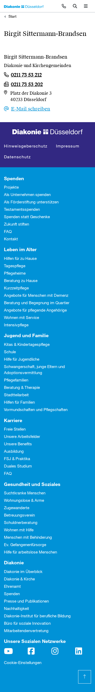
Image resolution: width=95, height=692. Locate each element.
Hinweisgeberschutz (26, 145)
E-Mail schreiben (30, 109)
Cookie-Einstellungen (22, 662)
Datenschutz (17, 156)
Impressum (67, 145)
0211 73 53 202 (27, 84)
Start (12, 16)
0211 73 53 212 (26, 75)
